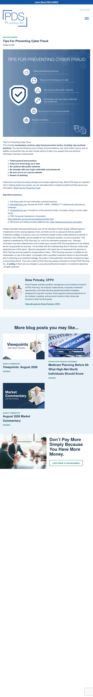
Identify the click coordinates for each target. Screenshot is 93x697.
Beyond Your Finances (57, 361)
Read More (6, 371)
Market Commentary (11, 364)
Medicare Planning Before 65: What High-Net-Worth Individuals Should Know (68, 369)
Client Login (85, 9)
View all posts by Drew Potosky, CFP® (42, 304)
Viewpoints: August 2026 (20, 367)
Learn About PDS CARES (46, 2)
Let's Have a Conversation (66, 463)
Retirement (72, 361)
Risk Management (10, 37)
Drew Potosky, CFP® (39, 280)
